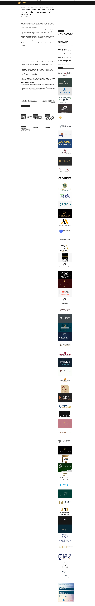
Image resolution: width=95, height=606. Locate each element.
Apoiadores (34, 0)
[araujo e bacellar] (65, 515)
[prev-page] (21, 133)
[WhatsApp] (29, 19)
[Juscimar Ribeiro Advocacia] (65, 560)
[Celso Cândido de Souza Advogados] (65, 392)
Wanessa (59, 43)
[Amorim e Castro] (65, 77)
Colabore (38, 0)
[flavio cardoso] (65, 462)
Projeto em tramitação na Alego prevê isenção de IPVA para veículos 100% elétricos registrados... (65, 48)
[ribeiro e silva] (65, 121)
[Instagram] (75, 0)
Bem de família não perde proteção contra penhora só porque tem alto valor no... (65, 55)
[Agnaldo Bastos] (65, 217)
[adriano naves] (65, 541)
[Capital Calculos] (65, 524)
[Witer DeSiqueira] (65, 147)
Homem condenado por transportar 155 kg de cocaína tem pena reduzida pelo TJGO (26, 117)
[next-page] (23, 133)
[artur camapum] (65, 156)
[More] (38, 19)
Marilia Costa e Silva (60, 50)
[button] (76, 2)
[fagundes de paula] (65, 331)
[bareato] (65, 165)
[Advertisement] (38, 54)
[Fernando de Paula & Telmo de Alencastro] (65, 322)
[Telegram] (36, 19)
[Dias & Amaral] (65, 252)
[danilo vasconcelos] (65, 130)
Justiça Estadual (28, 7)
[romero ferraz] (65, 86)
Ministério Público (41, 2)
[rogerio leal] (65, 191)
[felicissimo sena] (65, 375)
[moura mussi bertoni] (65, 200)
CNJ (66, 2)
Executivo (52, 2)
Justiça (35, 2)
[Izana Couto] (65, 305)
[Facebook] (73, 0)
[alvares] (65, 95)
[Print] (33, 19)
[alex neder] (65, 471)
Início (22, 7)
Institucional (30, 0)
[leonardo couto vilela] (65, 270)
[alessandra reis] (65, 436)
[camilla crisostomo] (65, 427)
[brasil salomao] (65, 489)
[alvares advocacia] (65, 401)
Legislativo (57, 2)
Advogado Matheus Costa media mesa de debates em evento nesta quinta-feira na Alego (29, 101)
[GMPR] (65, 182)
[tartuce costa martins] (65, 314)
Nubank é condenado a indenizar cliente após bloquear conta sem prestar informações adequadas (38, 117)
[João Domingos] (65, 287)
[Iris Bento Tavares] (65, 112)
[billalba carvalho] (65, 454)
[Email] (31, 19)
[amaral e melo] (65, 410)
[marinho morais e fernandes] (65, 384)
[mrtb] (65, 419)
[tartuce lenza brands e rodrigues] (65, 578)
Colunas (31, 2)
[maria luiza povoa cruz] (65, 261)
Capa (27, 0)
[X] (76, 0)
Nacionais (63, 2)
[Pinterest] (27, 19)
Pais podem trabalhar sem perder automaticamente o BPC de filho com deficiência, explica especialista (65, 61)
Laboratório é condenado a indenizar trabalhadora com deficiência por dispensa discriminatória (49, 101)
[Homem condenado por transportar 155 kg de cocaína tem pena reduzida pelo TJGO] (26, 112)
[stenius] (65, 366)
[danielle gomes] (65, 279)
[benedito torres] (65, 103)
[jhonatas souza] (65, 349)
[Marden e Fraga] (65, 357)
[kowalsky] (65, 569)
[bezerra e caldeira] (65, 340)
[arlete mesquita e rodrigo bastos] (65, 296)
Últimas (45, 0)
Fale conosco (41, 0)
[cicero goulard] (65, 480)
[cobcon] (65, 235)
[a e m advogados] (65, 226)
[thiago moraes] (65, 445)
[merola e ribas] (65, 506)
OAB (47, 2)
